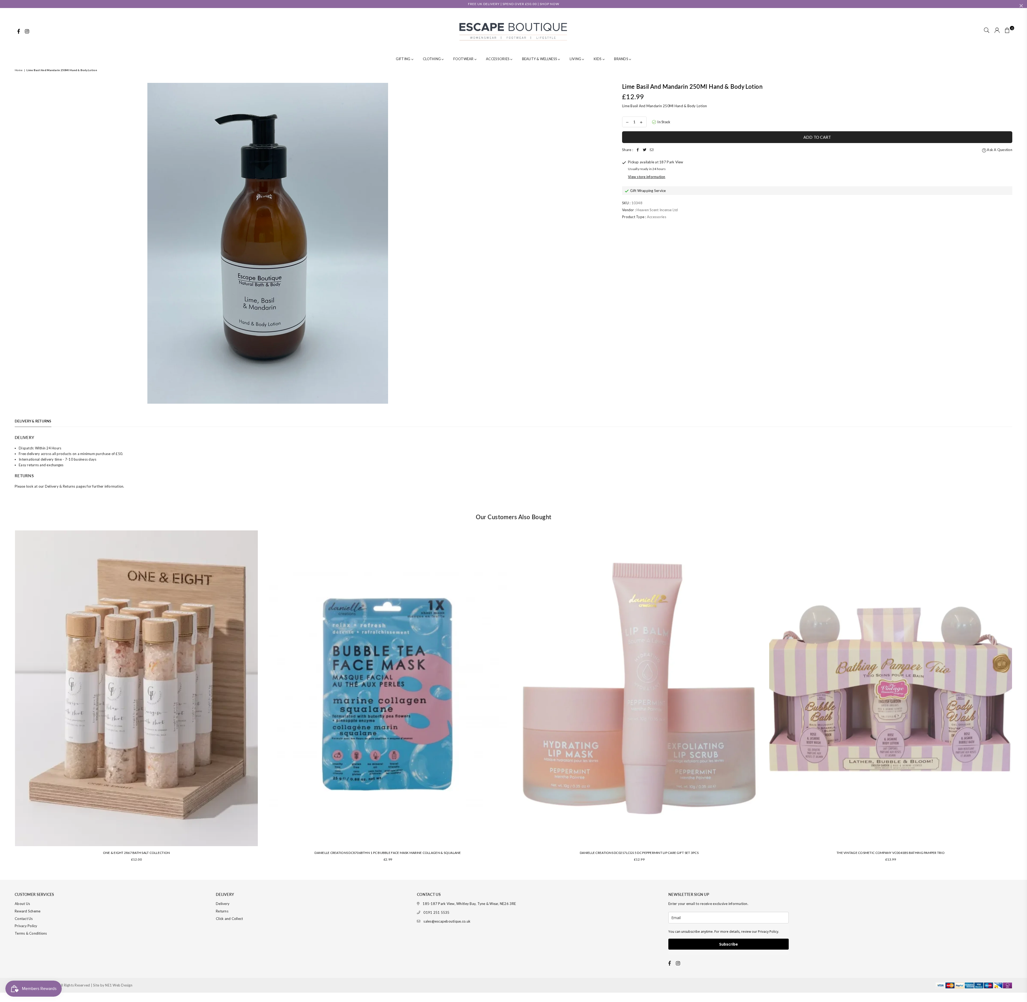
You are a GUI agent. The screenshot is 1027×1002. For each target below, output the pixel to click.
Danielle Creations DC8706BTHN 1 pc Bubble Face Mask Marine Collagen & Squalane (388, 853)
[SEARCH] (987, 31)
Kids (598, 59)
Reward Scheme (27, 911)
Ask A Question (999, 150)
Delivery (222, 903)
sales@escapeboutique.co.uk (446, 921)
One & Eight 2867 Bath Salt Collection (136, 853)
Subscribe (728, 944)
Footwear (463, 59)
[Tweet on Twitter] (644, 150)
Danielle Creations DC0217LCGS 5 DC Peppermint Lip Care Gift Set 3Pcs (639, 853)
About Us (22, 903)
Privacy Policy (26, 926)
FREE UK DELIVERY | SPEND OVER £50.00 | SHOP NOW (513, 4)
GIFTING (403, 59)
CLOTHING (432, 59)
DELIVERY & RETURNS (33, 421)
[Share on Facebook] (637, 150)
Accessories (498, 59)
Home (18, 70)
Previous (7, 698)
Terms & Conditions (31, 933)
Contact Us (24, 918)
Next (1019, 698)
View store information (646, 177)
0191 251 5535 (436, 912)
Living (576, 59)
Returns (222, 911)
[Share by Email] (651, 150)
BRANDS (621, 59)
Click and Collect (229, 918)
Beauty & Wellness (540, 59)
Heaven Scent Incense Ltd (657, 210)
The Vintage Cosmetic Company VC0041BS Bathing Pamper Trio (891, 853)
